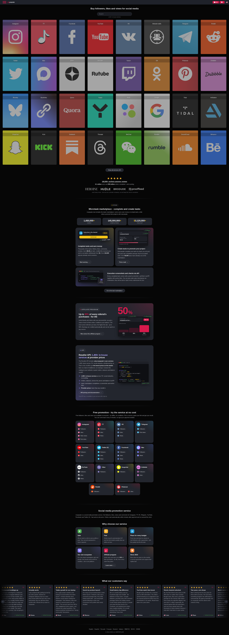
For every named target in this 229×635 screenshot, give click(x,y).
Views (101, 435)
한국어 (133, 629)
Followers (83, 429)
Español (97, 629)
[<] (3, 601)
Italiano (121, 629)
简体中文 (127, 629)
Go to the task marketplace (114, 290)
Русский (103, 629)
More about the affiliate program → (91, 333)
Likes (81, 432)
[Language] (227, 2)
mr (11, 2)
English (91, 629)
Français (109, 629)
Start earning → (85, 262)
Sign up (146, 319)
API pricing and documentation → (91, 392)
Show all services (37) (114, 170)
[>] (226, 601)
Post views (83, 439)
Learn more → (110, 565)
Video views (83, 435)
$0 (217, 2)
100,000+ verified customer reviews (114, 181)
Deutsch (115, 629)
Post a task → (123, 262)
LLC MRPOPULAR (118, 632)
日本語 (138, 629)
